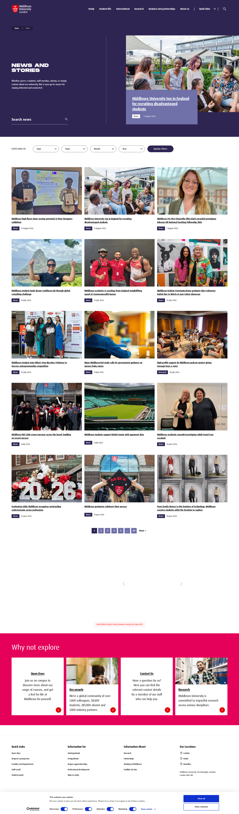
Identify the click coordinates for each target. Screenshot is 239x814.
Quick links (204, 8)
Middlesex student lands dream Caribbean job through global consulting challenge (41, 292)
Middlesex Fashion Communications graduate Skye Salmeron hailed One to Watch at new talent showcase (186, 292)
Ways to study (73, 775)
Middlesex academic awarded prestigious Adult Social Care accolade (185, 436)
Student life (105, 8)
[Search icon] (224, 9)
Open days (16, 753)
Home (17, 28)
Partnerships (129, 758)
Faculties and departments (22, 764)
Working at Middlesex (133, 764)
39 (134, 530)
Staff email (16, 769)
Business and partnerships (162, 8)
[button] (123, 584)
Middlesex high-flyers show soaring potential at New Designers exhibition (42, 220)
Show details (146, 809)
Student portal (17, 775)
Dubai (185, 758)
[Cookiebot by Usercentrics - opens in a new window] (33, 809)
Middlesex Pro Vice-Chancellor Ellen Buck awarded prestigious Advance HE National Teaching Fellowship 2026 (186, 220)
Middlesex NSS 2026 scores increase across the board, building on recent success (41, 436)
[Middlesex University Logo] (21, 9)
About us (184, 8)
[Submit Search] (65, 119)
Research (139, 8)
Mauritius (187, 764)
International (122, 8)
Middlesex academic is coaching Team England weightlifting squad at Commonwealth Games (113, 292)
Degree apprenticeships (77, 764)
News (28, 28)
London (186, 753)
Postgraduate (73, 758)
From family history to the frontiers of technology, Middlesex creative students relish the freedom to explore (186, 508)
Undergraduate (74, 753)
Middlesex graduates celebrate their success (105, 506)
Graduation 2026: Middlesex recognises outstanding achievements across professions (36, 508)
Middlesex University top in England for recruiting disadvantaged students (160, 103)
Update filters (160, 148)
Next (142, 530)
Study (91, 8)
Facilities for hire (130, 769)
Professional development (79, 769)
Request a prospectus (20, 758)
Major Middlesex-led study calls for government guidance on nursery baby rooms (113, 364)
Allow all (201, 798)
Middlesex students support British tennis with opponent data (114, 434)
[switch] (88, 809)
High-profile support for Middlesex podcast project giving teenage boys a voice (184, 364)
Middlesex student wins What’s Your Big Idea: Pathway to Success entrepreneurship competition (39, 364)
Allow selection (201, 807)
